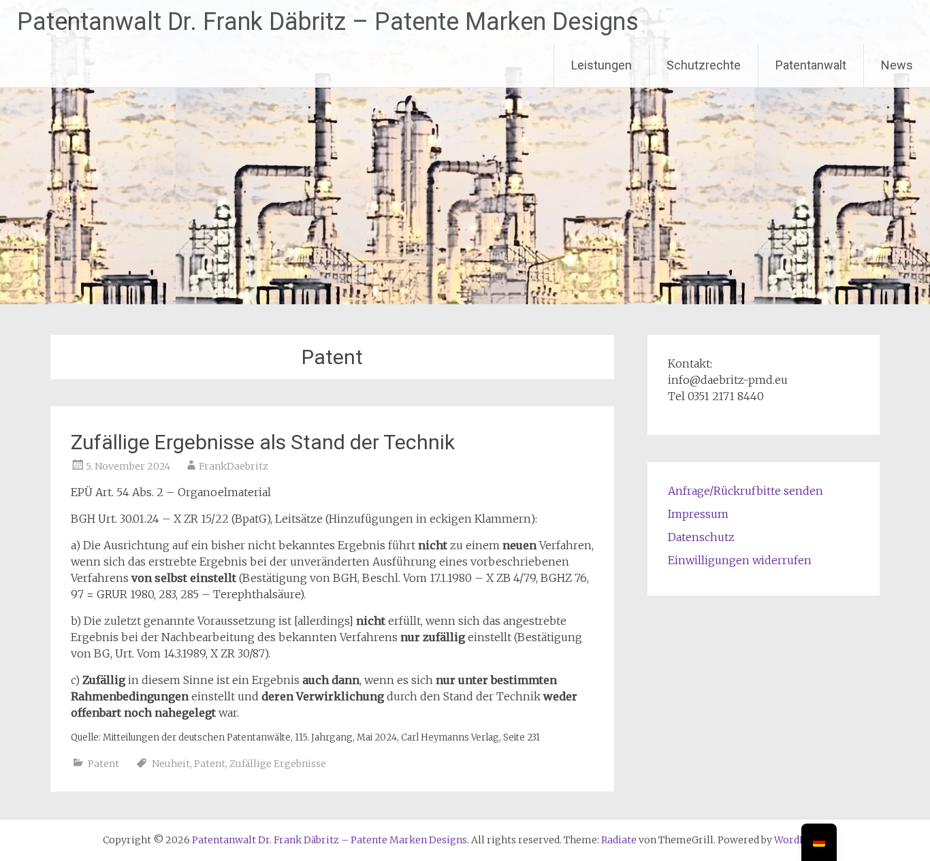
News (897, 65)
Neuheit (171, 764)
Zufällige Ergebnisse (277, 764)
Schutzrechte (704, 65)
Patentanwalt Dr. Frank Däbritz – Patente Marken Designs (328, 21)
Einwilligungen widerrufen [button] (740, 560)
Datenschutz (701, 537)
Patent (103, 764)
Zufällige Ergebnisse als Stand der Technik (263, 442)
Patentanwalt (810, 65)
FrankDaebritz (233, 466)
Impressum (698, 514)
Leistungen (601, 65)
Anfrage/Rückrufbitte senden (745, 491)
